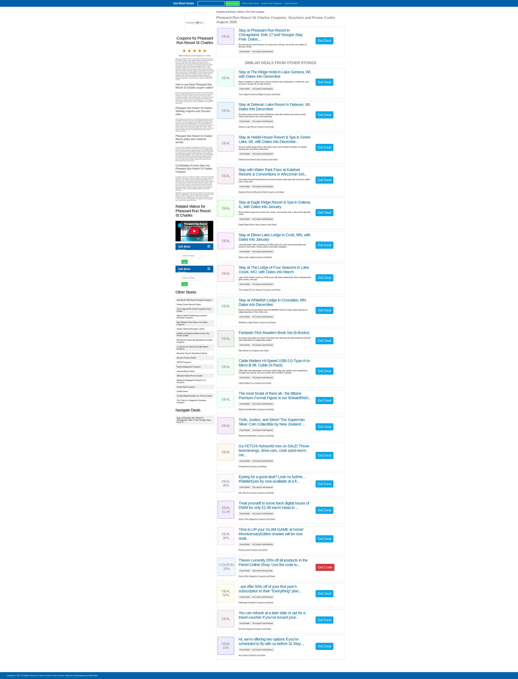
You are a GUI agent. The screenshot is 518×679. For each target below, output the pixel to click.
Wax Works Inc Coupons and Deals (254, 350)
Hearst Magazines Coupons (188, 367)
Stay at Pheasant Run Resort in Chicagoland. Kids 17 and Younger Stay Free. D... (194, 420)
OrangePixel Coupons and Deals (253, 466)
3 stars (194, 50)
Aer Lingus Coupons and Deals (252, 655)
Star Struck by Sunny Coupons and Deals (256, 493)
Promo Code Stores (250, 3)
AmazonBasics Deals (186, 371)
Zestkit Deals (182, 391)
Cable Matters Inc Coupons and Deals (255, 383)
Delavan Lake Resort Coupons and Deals (256, 127)
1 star (184, 50)
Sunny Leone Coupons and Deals (253, 550)
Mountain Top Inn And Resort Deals (192, 353)
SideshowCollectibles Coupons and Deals (256, 409)
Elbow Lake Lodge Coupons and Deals (255, 257)
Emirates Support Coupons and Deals (255, 629)
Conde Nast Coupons (186, 387)
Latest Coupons (291, 3)
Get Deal (324, 41)
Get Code (325, 567)
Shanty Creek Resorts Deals (189, 304)
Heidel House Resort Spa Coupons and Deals (258, 159)
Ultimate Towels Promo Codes (189, 376)
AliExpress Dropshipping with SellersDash (81, 676)
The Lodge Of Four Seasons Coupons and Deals (259, 290)
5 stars (205, 50)
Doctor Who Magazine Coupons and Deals (257, 519)
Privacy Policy (51, 676)
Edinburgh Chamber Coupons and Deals (256, 602)
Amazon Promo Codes (186, 358)
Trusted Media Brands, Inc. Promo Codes (194, 396)
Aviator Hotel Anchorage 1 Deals (190, 329)
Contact (41, 676)
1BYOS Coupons (184, 362)
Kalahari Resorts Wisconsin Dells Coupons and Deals (261, 192)
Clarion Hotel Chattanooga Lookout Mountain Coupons (192, 316)
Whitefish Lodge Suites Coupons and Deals (257, 322)
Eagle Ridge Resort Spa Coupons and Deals (258, 224)
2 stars (189, 50)
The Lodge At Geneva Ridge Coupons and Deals (259, 94)
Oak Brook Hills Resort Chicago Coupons (194, 300)
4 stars (199, 50)
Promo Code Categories (271, 3)
